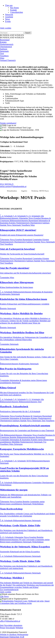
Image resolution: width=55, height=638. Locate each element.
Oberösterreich (6, 47)
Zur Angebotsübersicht (9, 589)
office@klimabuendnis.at (10, 621)
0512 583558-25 (6, 184)
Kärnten (3, 42)
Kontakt (13, 10)
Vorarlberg (4, 56)
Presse (2, 628)
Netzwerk (9, 14)
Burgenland (4, 40)
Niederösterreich (6, 44)
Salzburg (3, 49)
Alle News (4, 596)
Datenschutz (14, 637)
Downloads (10, 628)
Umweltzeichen (16, 12)
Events (8, 21)
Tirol (2, 53)
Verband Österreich (8, 60)
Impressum (4, 637)
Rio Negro (14, 8)
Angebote (9, 17)
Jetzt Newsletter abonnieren (11, 625)
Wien (2, 58)
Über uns (9, 5)
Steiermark (4, 51)
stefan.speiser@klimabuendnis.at (13, 186)
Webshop (19, 628)
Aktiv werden (5, 28)
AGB (22, 637)
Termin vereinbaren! (8, 123)
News (7, 19)
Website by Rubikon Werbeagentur (14, 634)
